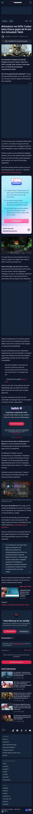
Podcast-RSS (6, 780)
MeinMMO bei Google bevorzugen (18, 41)
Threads (5, 771)
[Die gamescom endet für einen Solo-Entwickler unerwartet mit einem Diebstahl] (7, 718)
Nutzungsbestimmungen (9, 744)
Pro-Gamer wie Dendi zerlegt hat (11, 172)
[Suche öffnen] (30, 2)
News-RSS (5, 777)
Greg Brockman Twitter (22, 605)
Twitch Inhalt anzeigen (16, 424)
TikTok (4, 763)
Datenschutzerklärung (16, 432)
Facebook (5, 766)
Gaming (4, 21)
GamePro (5, 790)
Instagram (6, 769)
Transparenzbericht (8, 750)
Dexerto (3, 605)
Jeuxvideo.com (7, 799)
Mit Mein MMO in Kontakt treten (11, 752)
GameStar (5, 788)
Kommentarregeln (18, 643)
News (11, 21)
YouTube (5, 774)
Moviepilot (6, 804)
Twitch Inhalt (19, 437)
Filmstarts (5, 801)
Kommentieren (24, 631)
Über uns (5, 739)
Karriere (5, 755)
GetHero (5, 793)
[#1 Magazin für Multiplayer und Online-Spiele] (16, 2)
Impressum (6, 742)
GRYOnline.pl (6, 796)
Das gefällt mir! (11, 631)
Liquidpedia (10, 605)
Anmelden (28, 650)
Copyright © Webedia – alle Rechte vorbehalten (10, 810)
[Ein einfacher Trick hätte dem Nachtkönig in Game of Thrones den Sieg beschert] (7, 675)
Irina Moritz (8, 36)
